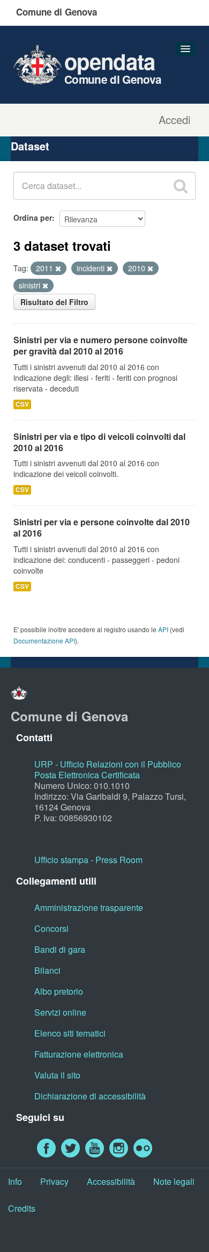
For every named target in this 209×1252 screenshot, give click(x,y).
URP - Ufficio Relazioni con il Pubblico (107, 764)
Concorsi (51, 928)
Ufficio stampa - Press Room (88, 859)
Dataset (30, 146)
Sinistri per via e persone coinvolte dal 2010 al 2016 (101, 527)
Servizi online (60, 1012)
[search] (181, 186)
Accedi (174, 119)
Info (15, 1181)
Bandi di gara (59, 949)
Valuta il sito (57, 1075)
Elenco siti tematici (70, 1033)
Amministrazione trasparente (88, 907)
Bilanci (47, 970)
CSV (22, 404)
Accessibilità (111, 1181)
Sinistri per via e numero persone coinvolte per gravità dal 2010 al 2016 (100, 345)
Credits (21, 1208)
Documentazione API (44, 640)
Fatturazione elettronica (78, 1054)
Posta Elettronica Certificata (87, 775)
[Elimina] (58, 268)
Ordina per (32, 217)
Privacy (54, 1181)
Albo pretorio (58, 991)
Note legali (174, 1181)
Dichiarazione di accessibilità (90, 1096)
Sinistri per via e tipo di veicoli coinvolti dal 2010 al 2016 (99, 442)
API (163, 629)
